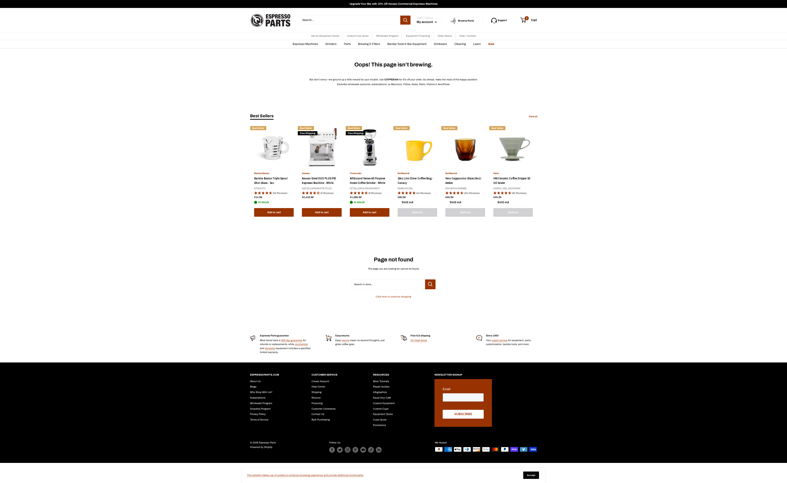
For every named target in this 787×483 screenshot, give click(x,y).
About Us (255, 381)
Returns (316, 397)
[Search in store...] (430, 284)
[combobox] (349, 20)
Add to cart (274, 212)
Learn (477, 44)
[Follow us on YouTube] (363, 450)
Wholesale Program (387, 35)
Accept (531, 475)
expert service (499, 340)
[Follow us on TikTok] (371, 450)
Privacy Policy (258, 414)
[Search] (405, 20)
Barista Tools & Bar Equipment (406, 44)
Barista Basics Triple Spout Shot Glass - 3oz (271, 181)
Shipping (317, 392)
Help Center (318, 386)
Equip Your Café (382, 397)
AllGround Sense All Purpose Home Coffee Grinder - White (367, 181)
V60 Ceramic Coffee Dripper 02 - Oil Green (512, 181)
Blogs (253, 386)
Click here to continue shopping (393, 296)
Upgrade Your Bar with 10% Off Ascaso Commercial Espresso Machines (393, 3)
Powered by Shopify (261, 447)
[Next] (537, 172)
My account (425, 22)
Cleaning (460, 44)
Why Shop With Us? (261, 392)
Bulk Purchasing (321, 419)
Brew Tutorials (381, 381)
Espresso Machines (305, 44)
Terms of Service (259, 419)
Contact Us (318, 414)
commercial (301, 344)
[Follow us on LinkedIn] (379, 450)
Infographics (380, 392)
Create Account (320, 381)
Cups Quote (380, 419)
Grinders (331, 44)
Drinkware (440, 44)
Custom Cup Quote (358, 35)
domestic (270, 348)
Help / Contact (467, 35)
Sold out (417, 212)
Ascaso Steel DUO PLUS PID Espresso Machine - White (319, 181)
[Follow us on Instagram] (347, 450)
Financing (317, 403)
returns (345, 340)
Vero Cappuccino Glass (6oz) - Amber (463, 181)
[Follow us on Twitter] (340, 450)
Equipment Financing (418, 35)
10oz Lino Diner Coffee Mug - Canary (415, 181)
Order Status (445, 35)
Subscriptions (257, 397)
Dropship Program (260, 408)
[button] (274, 193)
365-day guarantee (292, 340)
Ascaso (306, 173)
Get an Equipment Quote (325, 35)
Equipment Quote (383, 414)
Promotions (379, 425)
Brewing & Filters (369, 44)
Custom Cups (380, 408)
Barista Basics (261, 173)
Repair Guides (381, 386)
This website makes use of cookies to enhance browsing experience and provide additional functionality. (305, 475)
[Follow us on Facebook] (332, 450)
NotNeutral (403, 173)
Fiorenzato (356, 173)
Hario (496, 173)
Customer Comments (323, 408)
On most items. (419, 340)
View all (533, 116)
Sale (491, 44)
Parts (347, 44)
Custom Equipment (384, 403)
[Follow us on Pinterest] (355, 450)
